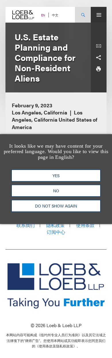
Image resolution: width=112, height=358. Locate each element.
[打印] (98, 69)
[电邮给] (98, 46)
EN (43, 15)
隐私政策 (55, 225)
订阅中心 (56, 232)
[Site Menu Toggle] (99, 15)
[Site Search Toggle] (83, 15)
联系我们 (25, 225)
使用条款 (85, 225)
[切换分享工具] (98, 57)
